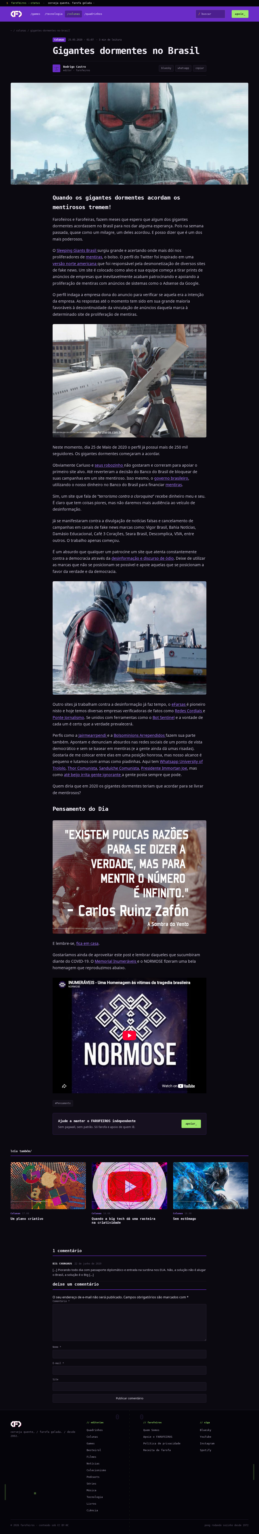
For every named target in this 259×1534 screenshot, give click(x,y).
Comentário (61, 1301)
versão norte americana (75, 263)
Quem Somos (151, 1430)
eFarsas (179, 704)
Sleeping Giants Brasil (77, 250)
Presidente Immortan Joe (164, 768)
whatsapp (183, 68)
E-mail (58, 1363)
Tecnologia (95, 1497)
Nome (57, 1347)
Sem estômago (184, 1219)
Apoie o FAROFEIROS (157, 1436)
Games (91, 1443)
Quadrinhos (95, 1430)
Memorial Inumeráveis (116, 961)
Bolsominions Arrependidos (140, 735)
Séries (91, 1483)
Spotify (205, 1450)
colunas (21, 30)
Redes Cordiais (189, 710)
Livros (91, 1503)
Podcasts (93, 1476)
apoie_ (240, 13)
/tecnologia (54, 14)
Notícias (93, 1463)
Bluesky (205, 1430)
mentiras (94, 257)
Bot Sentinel (164, 717)
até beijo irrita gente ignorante (93, 774)
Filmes (91, 1456)
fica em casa (87, 943)
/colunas (73, 14)
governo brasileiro (171, 478)
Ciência (92, 1510)
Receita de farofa (157, 1450)
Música (91, 1490)
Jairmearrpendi (93, 735)
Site (55, 1379)
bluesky (166, 68)
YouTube (205, 1436)
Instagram (207, 1443)
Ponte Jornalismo (68, 717)
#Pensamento (63, 1103)
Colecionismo (96, 1470)
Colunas (59, 39)
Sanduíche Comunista (119, 768)
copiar (199, 68)
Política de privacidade (161, 1443)
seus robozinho (109, 465)
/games (35, 14)
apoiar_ (191, 1123)
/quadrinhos (93, 14)
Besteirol (94, 1450)
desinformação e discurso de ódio (142, 558)
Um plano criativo (27, 1219)
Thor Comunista (82, 768)
